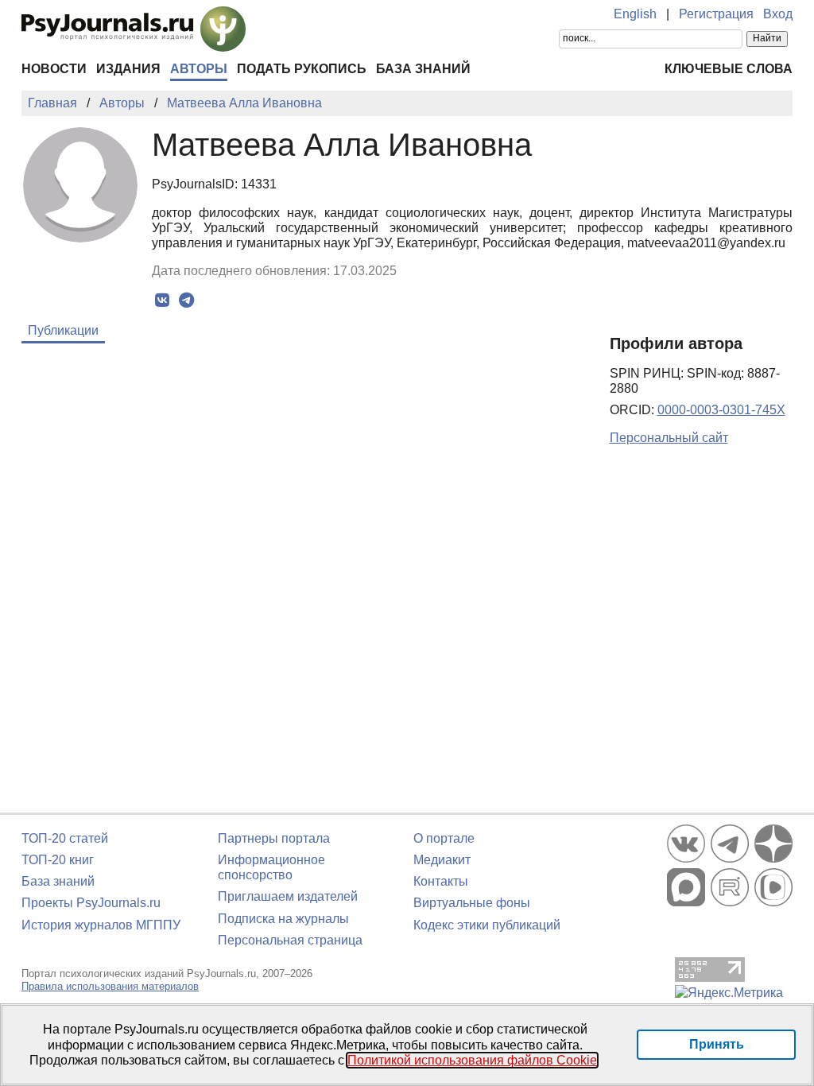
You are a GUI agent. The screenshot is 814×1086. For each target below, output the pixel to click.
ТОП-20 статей (64, 838)
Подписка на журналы (283, 918)
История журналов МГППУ (100, 925)
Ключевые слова (729, 69)
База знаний (423, 69)
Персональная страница (290, 940)
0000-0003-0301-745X (721, 410)
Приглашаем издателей (288, 896)
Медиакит (442, 860)
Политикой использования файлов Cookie (472, 1060)
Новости (54, 69)
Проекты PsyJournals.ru (91, 903)
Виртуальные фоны (471, 903)
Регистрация (716, 14)
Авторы (198, 69)
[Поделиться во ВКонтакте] (162, 300)
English (635, 14)
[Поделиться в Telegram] (186, 300)
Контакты (440, 881)
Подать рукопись (301, 69)
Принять (716, 1044)
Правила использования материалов (110, 986)
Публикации (63, 330)
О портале (444, 838)
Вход (778, 14)
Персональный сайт (669, 437)
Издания (128, 69)
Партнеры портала (274, 838)
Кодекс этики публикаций (486, 925)
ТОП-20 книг (57, 860)
